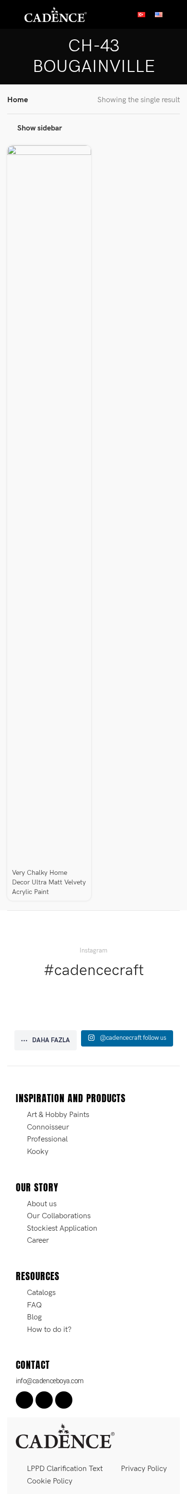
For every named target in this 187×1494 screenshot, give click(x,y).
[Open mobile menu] (11, 14)
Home (17, 100)
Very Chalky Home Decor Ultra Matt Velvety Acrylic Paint (49, 882)
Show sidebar (39, 128)
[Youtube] (63, 1400)
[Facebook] (24, 1400)
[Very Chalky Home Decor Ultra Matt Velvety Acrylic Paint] (49, 505)
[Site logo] (55, 14)
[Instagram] (44, 1400)
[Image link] (65, 1435)
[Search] (176, 14)
